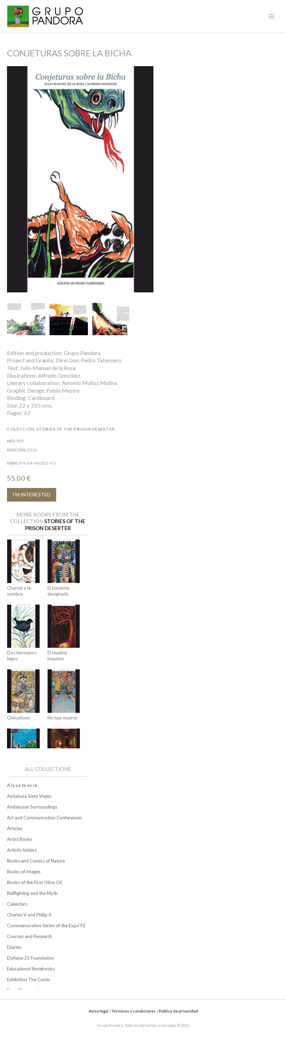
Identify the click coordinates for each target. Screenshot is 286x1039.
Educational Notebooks (31, 968)
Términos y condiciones (133, 1011)
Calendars (17, 904)
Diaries (14, 947)
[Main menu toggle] (271, 16)
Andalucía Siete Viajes (29, 796)
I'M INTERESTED (32, 494)
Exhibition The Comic (28, 979)
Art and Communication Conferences (44, 817)
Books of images (23, 871)
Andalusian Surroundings (32, 807)
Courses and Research (29, 936)
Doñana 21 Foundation (30, 958)
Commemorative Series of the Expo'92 (46, 925)
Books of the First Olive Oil (34, 882)
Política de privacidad (178, 1011)
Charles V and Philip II (29, 915)
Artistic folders (22, 850)
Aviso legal (98, 1011)
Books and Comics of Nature (36, 861)
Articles (14, 828)
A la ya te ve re (22, 785)
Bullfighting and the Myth (32, 893)
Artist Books (19, 839)
